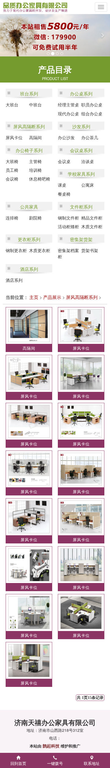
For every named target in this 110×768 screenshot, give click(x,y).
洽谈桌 (87, 161)
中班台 (35, 105)
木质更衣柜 (39, 250)
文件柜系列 (81, 207)
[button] (5, 35)
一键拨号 (55, 763)
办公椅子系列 (29, 150)
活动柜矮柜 (68, 226)
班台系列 (29, 93)
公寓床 (87, 185)
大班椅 (12, 161)
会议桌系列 (81, 150)
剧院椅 (35, 218)
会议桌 (64, 161)
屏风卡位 (14, 137)
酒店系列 (29, 269)
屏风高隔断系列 (29, 126)
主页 (33, 297)
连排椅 (12, 218)
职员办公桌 (91, 105)
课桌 (62, 185)
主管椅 (35, 161)
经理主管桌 (68, 105)
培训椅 (35, 170)
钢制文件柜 (68, 218)
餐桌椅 (64, 194)
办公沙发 (66, 137)
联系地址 (92, 763)
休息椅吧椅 (39, 179)
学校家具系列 (81, 174)
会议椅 (12, 179)
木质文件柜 (91, 226)
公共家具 (29, 207)
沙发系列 (81, 126)
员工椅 (12, 170)
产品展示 (52, 297)
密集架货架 (81, 239)
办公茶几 (89, 137)
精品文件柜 (91, 218)
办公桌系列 (81, 93)
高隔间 (35, 137)
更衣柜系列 (29, 239)
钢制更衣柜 (16, 250)
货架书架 (89, 250)
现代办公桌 (68, 113)
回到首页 (18, 763)
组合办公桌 (91, 113)
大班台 (12, 105)
